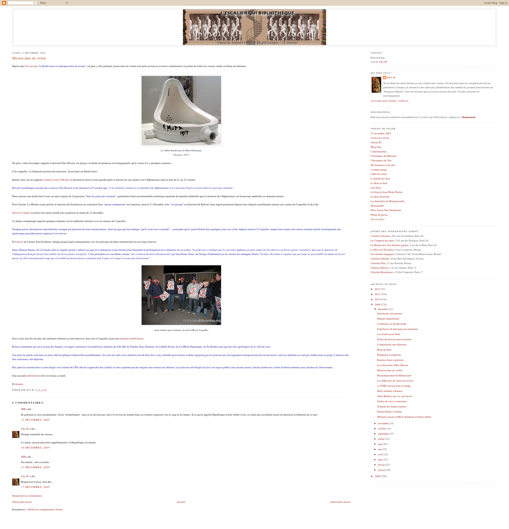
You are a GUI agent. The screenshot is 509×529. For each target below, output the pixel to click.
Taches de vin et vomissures (392, 401)
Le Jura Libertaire (380, 196)
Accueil (181, 502)
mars (381, 459)
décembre (383, 309)
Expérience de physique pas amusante (397, 329)
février (382, 464)
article (19, 241)
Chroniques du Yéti (381, 160)
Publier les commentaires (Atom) (45, 509)
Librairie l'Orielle (380, 258)
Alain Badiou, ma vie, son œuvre (394, 396)
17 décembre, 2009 (35, 467)
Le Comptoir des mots (382, 240)
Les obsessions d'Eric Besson (392, 365)
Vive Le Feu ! (378, 219)
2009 (378, 304)
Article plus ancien (340, 502)
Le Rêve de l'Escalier (382, 249)
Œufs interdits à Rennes (390, 391)
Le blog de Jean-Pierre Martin (386, 192)
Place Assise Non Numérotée (386, 210)
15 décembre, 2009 (35, 419)
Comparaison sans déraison (391, 344)
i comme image (379, 169)
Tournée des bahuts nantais (391, 406)
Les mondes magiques (382, 254)
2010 (378, 299)
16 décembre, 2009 (35, 447)
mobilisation (33, 375)
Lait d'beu (376, 187)
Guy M (383, 61)
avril (381, 454)
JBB (23, 409)
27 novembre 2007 (381, 133)
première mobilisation (131, 338)
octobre (382, 428)
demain (19, 384)
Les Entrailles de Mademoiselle (387, 201)
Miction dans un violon (29, 58)
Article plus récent (22, 502)
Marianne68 (377, 205)
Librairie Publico (380, 267)
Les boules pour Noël (388, 334)
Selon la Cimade (21, 212)
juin (380, 444)
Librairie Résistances (382, 272)
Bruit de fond (384, 349)
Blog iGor (376, 147)
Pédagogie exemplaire (389, 355)
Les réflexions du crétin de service (395, 380)
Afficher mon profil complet (389, 101)
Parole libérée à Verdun (389, 411)
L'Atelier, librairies (380, 236)
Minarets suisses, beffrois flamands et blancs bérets (404, 417)
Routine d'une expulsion (390, 360)
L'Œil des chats (379, 174)
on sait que (32, 66)
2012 (378, 289)
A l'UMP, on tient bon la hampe (394, 386)
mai (380, 449)
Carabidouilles (379, 151)
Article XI (376, 142)
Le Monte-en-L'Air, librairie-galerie (389, 245)
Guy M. (25, 428)
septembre (384, 433)
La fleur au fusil (379, 183)
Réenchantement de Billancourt (394, 375)
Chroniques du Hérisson (383, 156)
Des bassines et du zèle (383, 165)
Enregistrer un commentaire (27, 495)
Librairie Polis (378, 263)
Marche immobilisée (388, 318)
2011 (378, 294)
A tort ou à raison (380, 138)
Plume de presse (379, 214)
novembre (383, 423)
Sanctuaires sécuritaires (389, 313)
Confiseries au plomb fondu (392, 324)
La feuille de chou (380, 178)
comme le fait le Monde (56, 179)
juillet (381, 439)
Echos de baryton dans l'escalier (394, 339)
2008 (378, 476)
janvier (382, 470)
